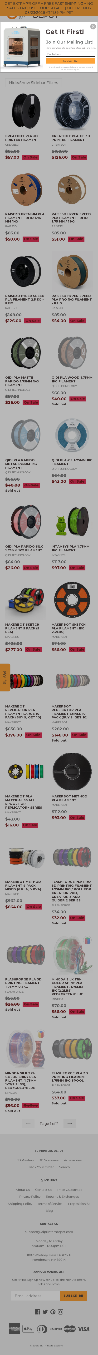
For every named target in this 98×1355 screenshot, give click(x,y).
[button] (93, 26)
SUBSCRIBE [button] (70, 60)
